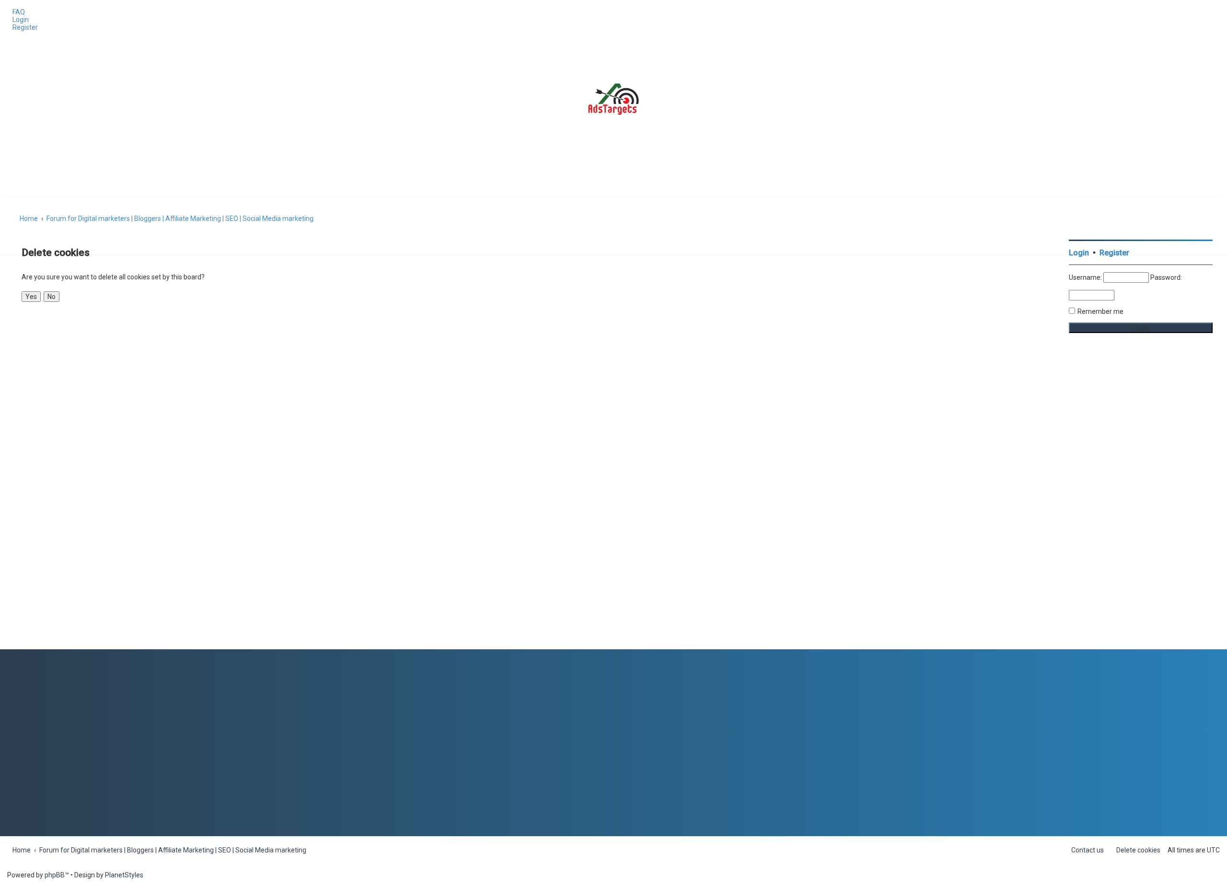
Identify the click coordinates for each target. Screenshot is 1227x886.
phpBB (55, 875)
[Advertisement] (1141, 505)
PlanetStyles (124, 875)
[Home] (613, 99)
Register (1114, 252)
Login (1079, 252)
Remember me (1100, 311)
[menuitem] (16, 12)
